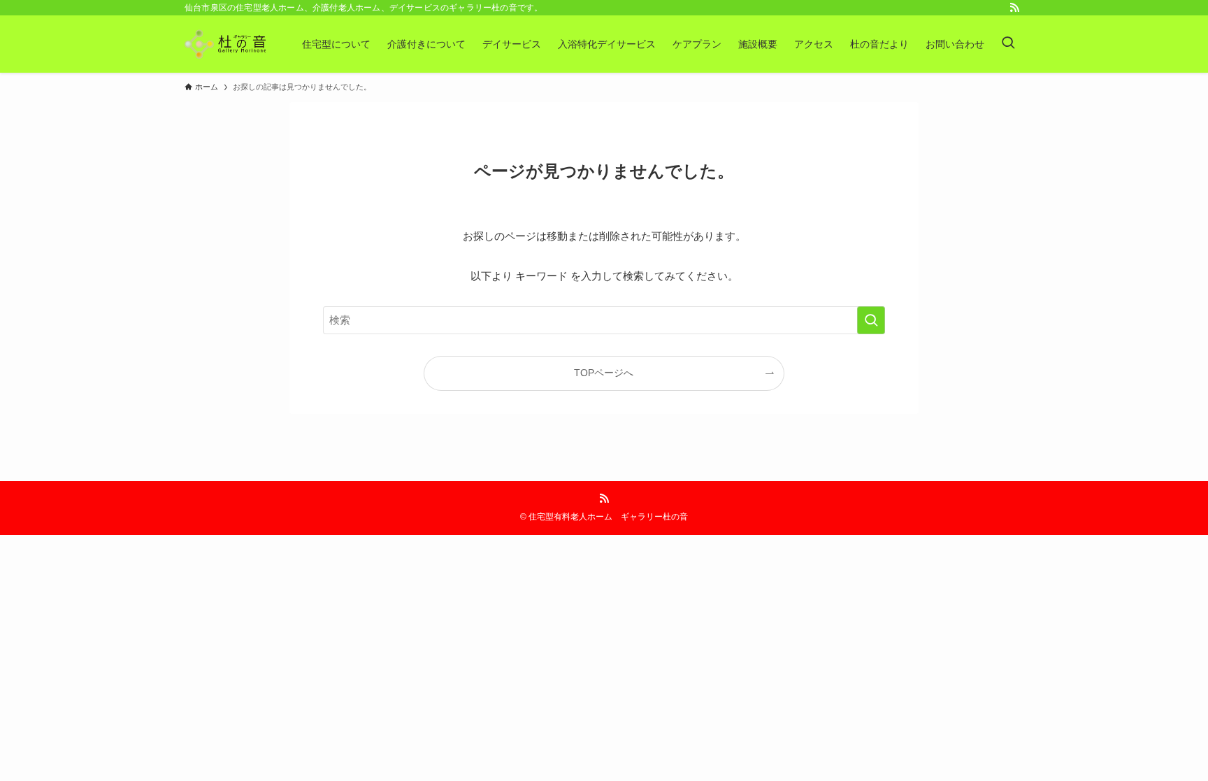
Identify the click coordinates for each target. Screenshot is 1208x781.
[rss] (1014, 7)
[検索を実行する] (871, 320)
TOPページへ (603, 373)
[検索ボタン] (1008, 44)
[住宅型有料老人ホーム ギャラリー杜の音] (225, 44)
